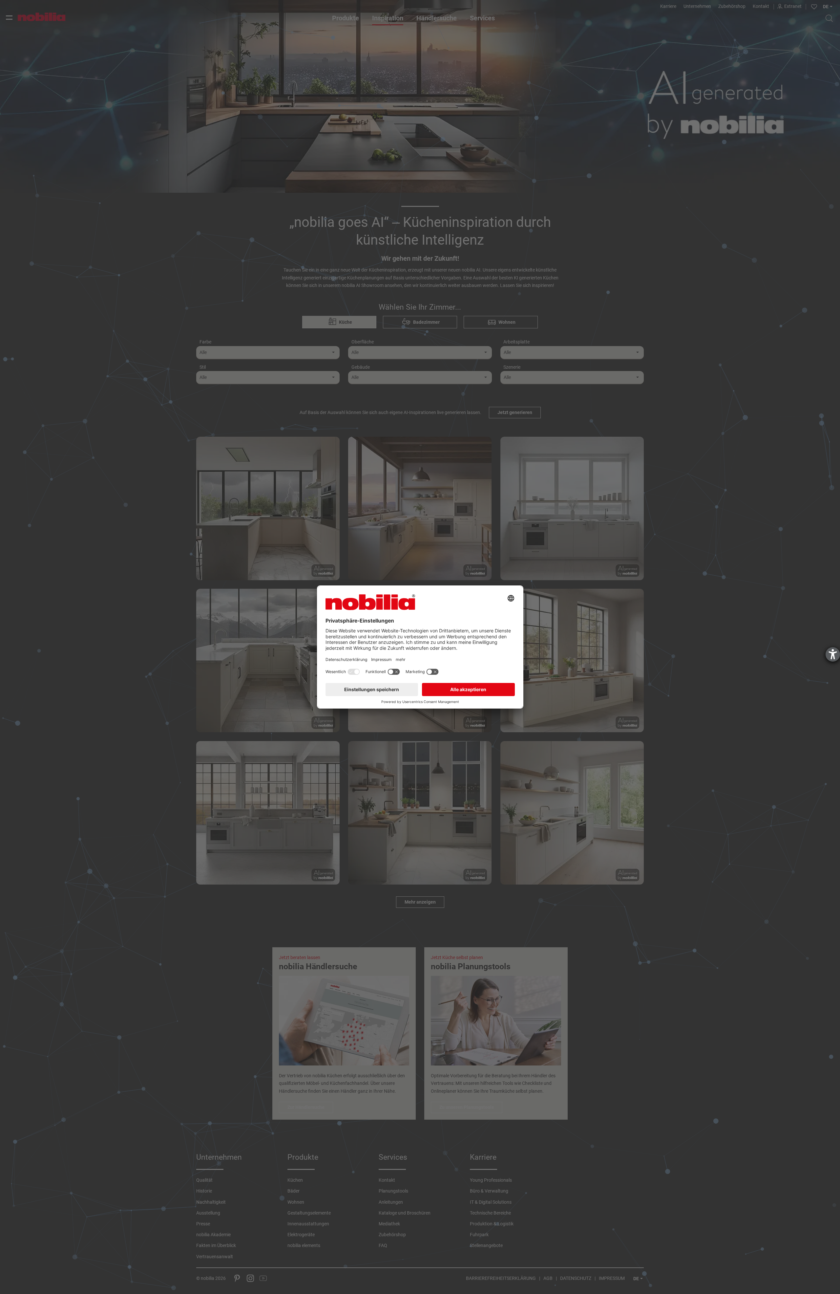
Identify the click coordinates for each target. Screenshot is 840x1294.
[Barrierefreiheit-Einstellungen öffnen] (833, 654)
